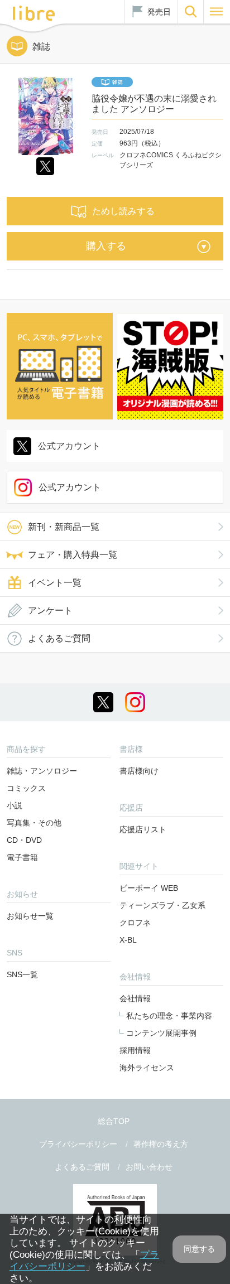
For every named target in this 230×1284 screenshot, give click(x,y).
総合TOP (114, 1121)
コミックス (26, 788)
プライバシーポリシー (78, 1144)
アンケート (50, 610)
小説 (14, 805)
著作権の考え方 (160, 1144)
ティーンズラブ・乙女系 (162, 905)
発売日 (159, 11)
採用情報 (135, 1050)
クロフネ (135, 922)
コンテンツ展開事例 (161, 1033)
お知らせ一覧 (30, 915)
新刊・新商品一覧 (63, 527)
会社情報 (135, 998)
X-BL (128, 939)
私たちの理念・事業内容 (169, 1015)
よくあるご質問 (59, 638)
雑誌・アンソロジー (42, 770)
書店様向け (139, 770)
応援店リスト (142, 829)
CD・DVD (24, 840)
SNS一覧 (22, 974)
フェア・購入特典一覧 (72, 554)
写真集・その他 (34, 822)
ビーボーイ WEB (148, 888)
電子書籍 (22, 857)
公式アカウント (69, 446)
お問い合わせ (149, 1166)
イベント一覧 (55, 582)
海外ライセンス (146, 1067)
